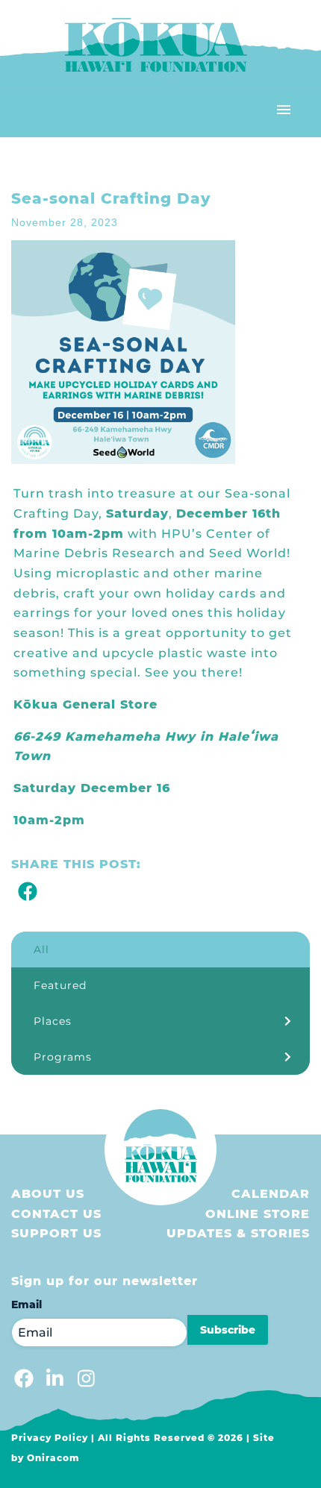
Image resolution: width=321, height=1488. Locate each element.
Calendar (270, 1194)
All (41, 949)
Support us (56, 1233)
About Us (47, 1194)
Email (26, 1304)
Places (53, 1021)
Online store (257, 1214)
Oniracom (53, 1457)
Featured (60, 985)
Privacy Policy (49, 1437)
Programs (63, 1057)
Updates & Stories (238, 1233)
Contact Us (56, 1214)
